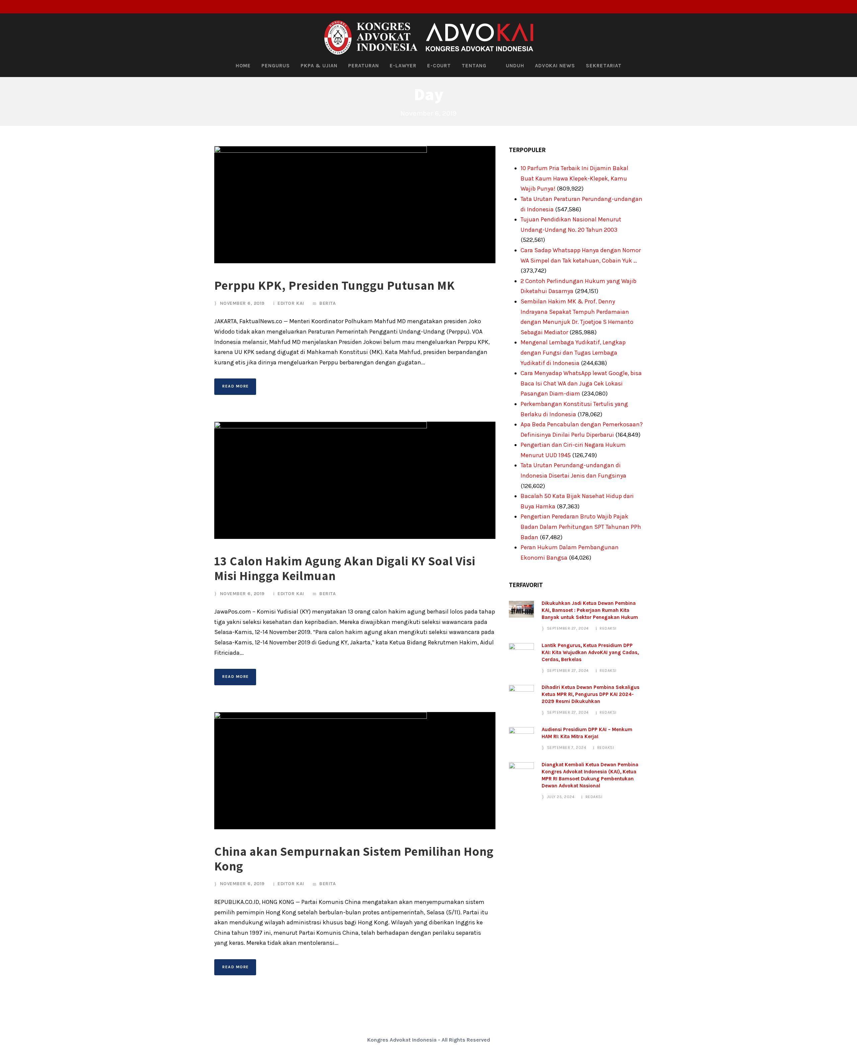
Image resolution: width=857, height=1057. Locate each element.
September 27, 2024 (568, 628)
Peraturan (363, 66)
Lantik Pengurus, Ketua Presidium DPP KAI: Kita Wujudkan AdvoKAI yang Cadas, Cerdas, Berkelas (590, 652)
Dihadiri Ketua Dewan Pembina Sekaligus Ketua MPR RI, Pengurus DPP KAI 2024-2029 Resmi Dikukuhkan (590, 694)
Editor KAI (291, 303)
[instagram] (848, 7)
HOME (243, 66)
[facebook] (826, 7)
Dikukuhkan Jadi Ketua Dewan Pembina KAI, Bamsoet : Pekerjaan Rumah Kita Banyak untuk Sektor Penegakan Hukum (590, 610)
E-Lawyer (403, 66)
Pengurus (275, 66)
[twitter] (837, 7)
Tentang (474, 66)
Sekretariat (604, 66)
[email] (815, 7)
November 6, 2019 (242, 303)
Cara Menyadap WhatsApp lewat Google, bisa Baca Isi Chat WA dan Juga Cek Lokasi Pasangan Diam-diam (581, 383)
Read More (235, 386)
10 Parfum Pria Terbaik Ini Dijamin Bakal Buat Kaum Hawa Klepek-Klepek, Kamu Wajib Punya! (574, 178)
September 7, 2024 (567, 747)
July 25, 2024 (561, 796)
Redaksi (608, 628)
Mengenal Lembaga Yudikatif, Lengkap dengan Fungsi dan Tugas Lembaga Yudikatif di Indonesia (573, 352)
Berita (327, 303)
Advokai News (555, 66)
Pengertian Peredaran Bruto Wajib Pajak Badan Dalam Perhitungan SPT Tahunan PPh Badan (581, 527)
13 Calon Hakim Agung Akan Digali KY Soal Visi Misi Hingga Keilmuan (344, 568)
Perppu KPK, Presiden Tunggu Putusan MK (334, 285)
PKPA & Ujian (319, 66)
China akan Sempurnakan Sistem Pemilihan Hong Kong (354, 858)
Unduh (515, 66)
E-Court (439, 66)
